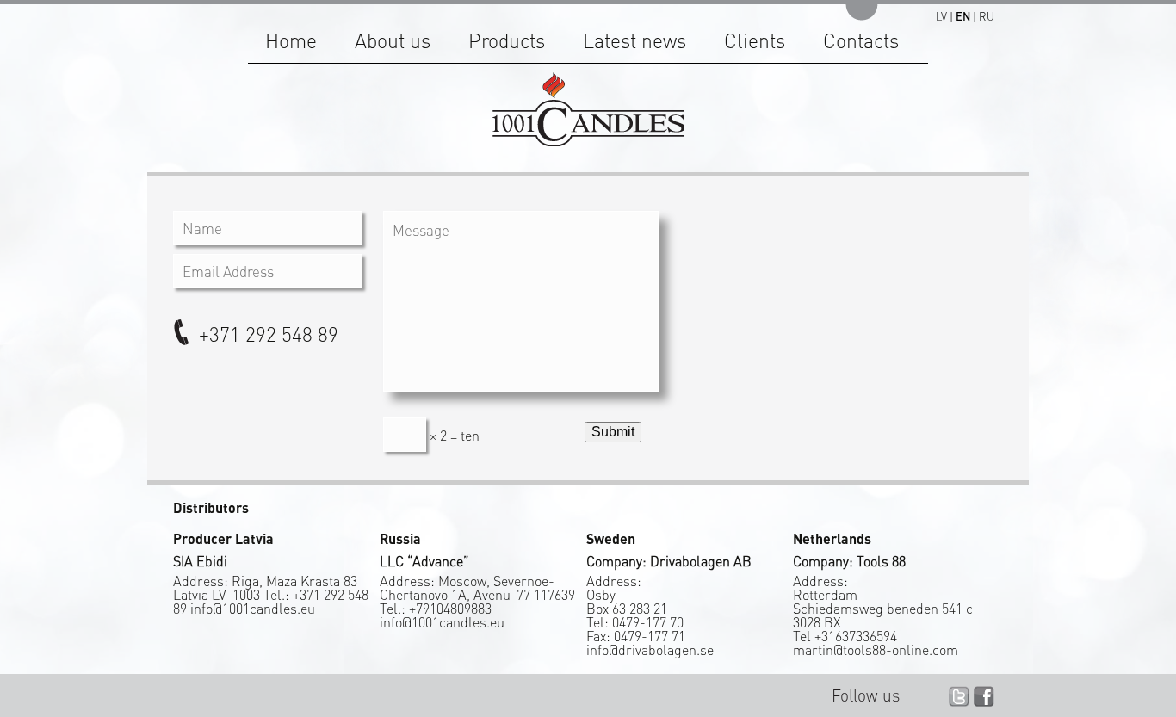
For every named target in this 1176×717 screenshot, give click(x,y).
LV (941, 16)
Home (291, 40)
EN (963, 16)
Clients (754, 40)
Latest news (634, 40)
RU (986, 16)
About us (392, 40)
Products (506, 40)
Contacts (861, 40)
